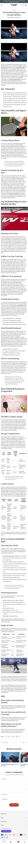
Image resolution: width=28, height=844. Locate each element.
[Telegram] (14, 736)
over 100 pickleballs (18, 305)
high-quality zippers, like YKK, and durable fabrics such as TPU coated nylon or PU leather (12, 180)
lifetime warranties (13, 193)
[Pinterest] (8, 736)
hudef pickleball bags (15, 79)
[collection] (10, 842)
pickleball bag (4, 67)
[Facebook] (6, 736)
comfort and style (21, 495)
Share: (2, 736)
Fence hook (5, 616)
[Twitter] (11, 736)
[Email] (19, 736)
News (14, 10)
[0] (25, 5)
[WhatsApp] (16, 736)
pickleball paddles (20, 67)
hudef (20, 66)
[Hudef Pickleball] (14, 5)
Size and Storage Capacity (9, 556)
